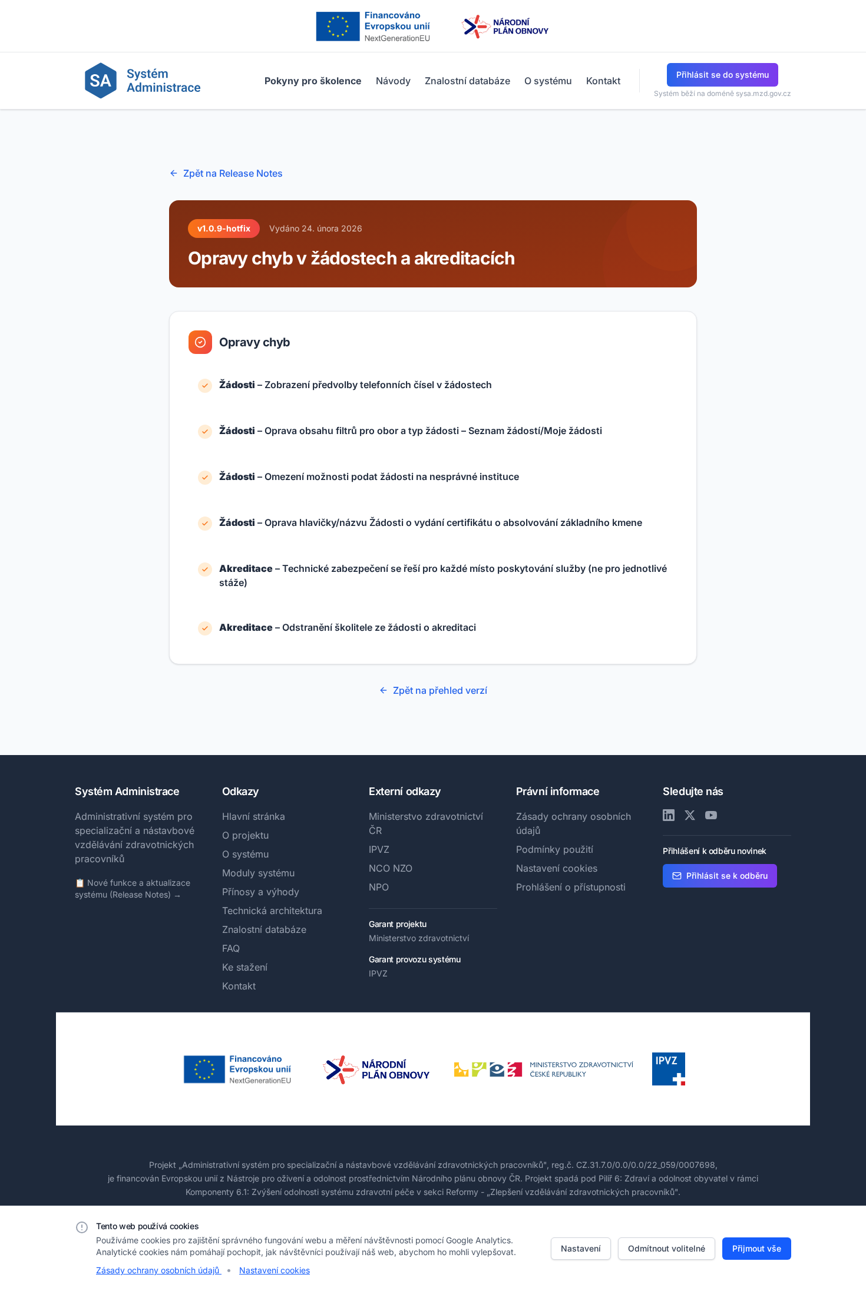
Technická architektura (272, 910)
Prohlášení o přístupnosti (571, 887)
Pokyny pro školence (313, 81)
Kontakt (603, 81)
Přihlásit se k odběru (727, 875)
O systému (548, 81)
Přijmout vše (756, 1248)
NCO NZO (390, 868)
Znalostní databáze (467, 81)
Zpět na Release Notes (233, 173)
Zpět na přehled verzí (440, 690)
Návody (393, 81)
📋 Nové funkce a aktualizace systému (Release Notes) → (132, 888)
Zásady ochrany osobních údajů (159, 1270)
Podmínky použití (554, 849)
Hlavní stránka (253, 816)
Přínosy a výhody (260, 892)
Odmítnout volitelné (666, 1248)
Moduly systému (258, 873)
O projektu (245, 835)
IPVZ (379, 849)
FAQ (231, 948)
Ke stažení (244, 967)
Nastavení (581, 1248)
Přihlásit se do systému (722, 74)
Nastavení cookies (556, 868)
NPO (379, 887)
